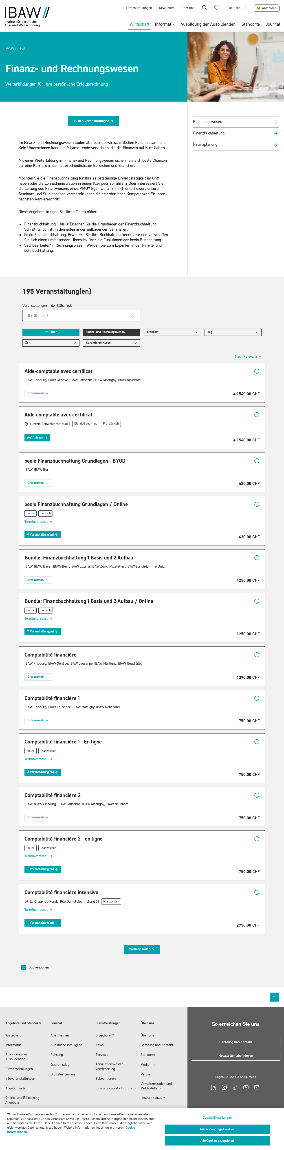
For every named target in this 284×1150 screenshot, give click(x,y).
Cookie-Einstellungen (217, 1117)
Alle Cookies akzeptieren (217, 1140)
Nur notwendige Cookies (217, 1129)
